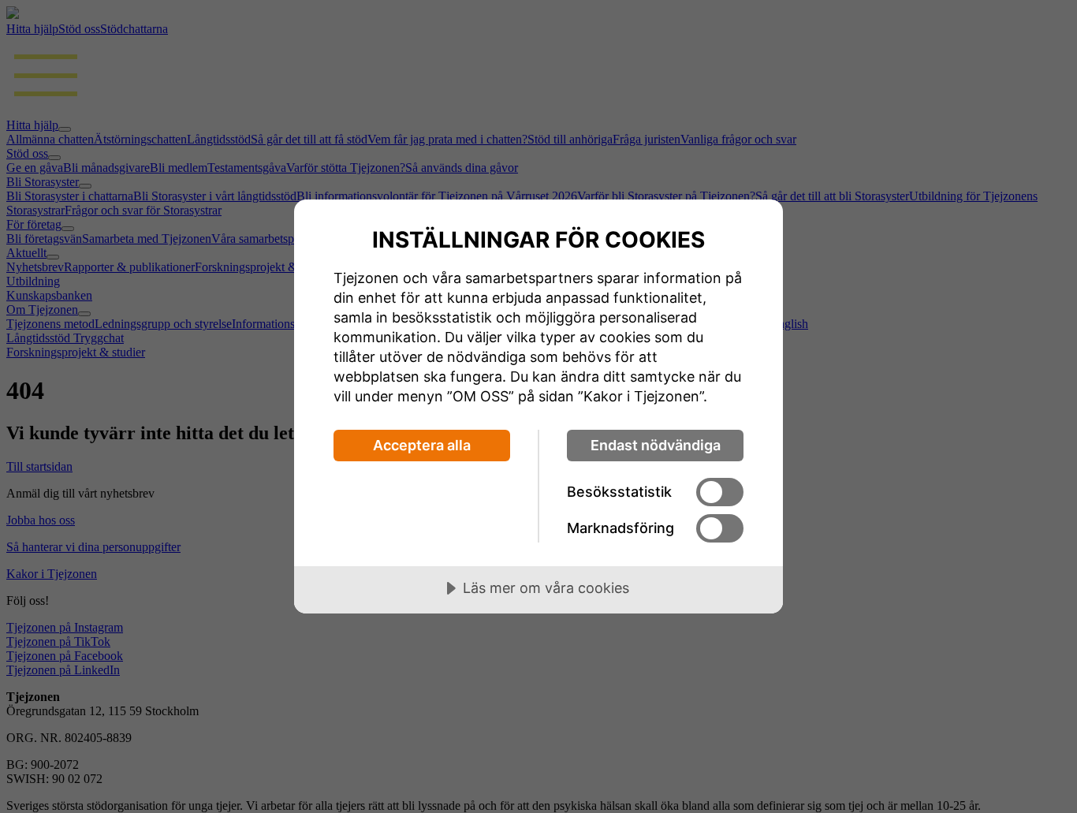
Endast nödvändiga (656, 445)
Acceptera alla (422, 445)
